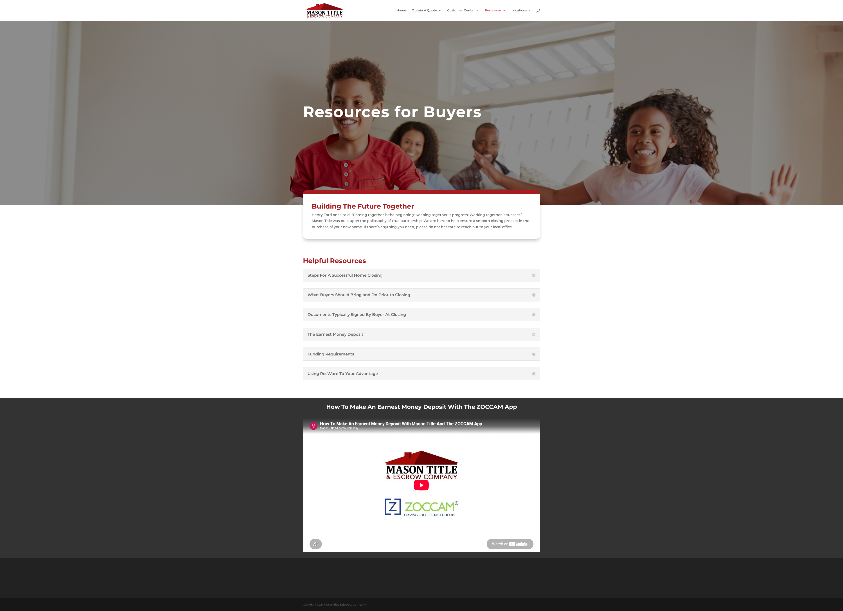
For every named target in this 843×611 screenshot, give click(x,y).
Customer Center (461, 10)
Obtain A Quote (424, 10)
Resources (493, 10)
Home (401, 10)
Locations (519, 10)
